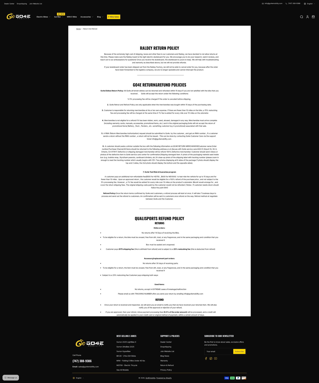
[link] (44, 16)
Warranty (164, 361)
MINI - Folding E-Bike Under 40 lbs (131, 361)
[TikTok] (210, 358)
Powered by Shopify (164, 378)
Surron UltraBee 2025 (125, 347)
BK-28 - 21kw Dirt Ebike (126, 356)
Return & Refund (167, 365)
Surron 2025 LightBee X (126, 342)
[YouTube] (215, 358)
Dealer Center (9, 4)
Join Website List (35, 4)
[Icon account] (307, 16)
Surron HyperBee (123, 351)
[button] (309, 3)
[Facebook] (206, 358)
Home (78, 29)
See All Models (123, 370)
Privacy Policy (166, 370)
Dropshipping (22, 4)
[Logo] (18, 17)
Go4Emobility (150, 378)
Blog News (164, 356)
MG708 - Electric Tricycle (127, 365)
